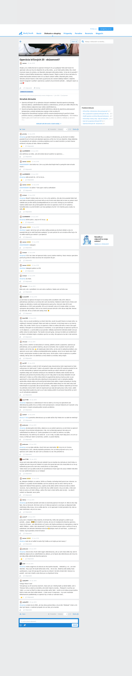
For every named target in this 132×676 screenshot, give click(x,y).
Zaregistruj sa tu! (105, 29)
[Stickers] (25, 625)
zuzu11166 (24, 417)
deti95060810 (25, 164)
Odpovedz (28, 88)
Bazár (39, 33)
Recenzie (89, 33)
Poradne (78, 33)
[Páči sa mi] (21, 88)
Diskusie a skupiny (52, 33)
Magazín (99, 33)
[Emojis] (21, 625)
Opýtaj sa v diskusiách (101, 244)
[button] (49, 123)
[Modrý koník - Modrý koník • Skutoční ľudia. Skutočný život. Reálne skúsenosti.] (26, 34)
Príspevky (68, 33)
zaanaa (23, 137)
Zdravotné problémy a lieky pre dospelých (40, 54)
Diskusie (22, 54)
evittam (23, 230)
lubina (23, 541)
